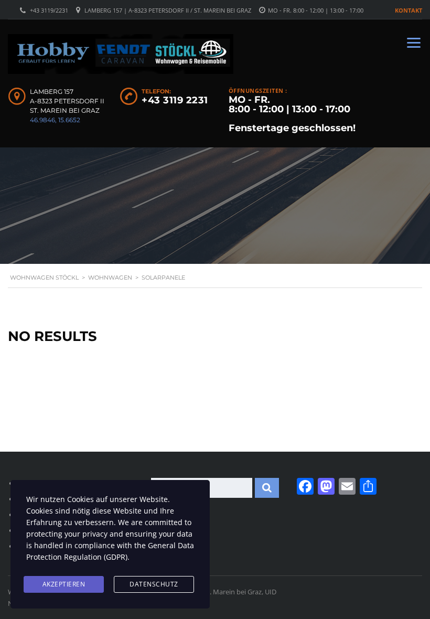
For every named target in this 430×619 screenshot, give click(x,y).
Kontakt (408, 10)
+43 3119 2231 (175, 100)
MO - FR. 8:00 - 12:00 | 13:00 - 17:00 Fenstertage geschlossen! (292, 114)
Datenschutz (154, 584)
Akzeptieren (63, 584)
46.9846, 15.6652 (55, 120)
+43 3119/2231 (49, 10)
